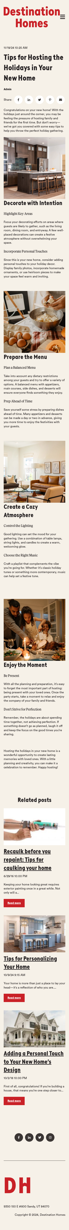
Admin (7, 89)
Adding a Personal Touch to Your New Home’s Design (34, 1062)
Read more (14, 903)
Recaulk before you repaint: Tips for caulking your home (28, 859)
